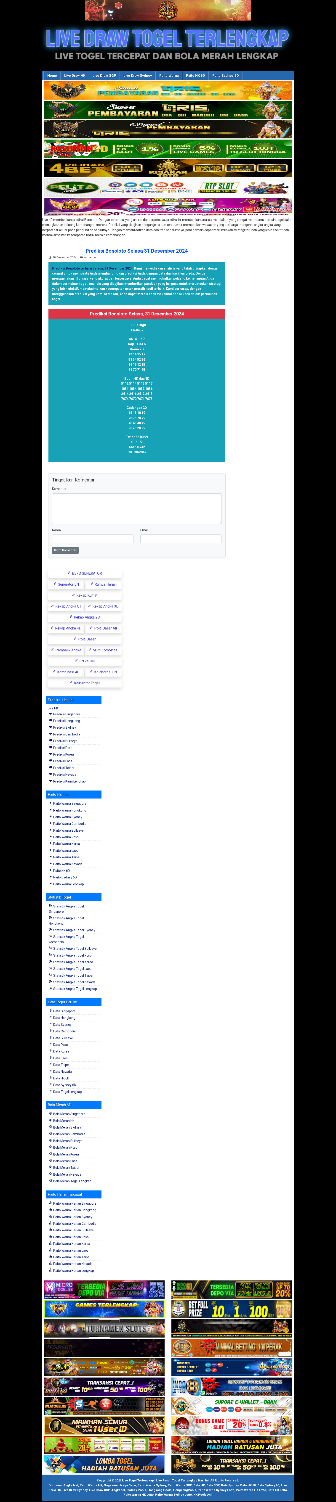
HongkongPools (184, 1490)
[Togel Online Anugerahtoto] (231, 1367)
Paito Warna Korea (66, 844)
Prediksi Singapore (66, 714)
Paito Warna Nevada (68, 864)
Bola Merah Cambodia (69, 1134)
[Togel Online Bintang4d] (104, 1387)
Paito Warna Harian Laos (70, 1250)
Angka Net (70, 1485)
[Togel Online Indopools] (231, 1426)
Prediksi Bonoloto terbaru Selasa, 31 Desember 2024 (92, 268)
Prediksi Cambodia (66, 734)
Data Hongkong (64, 1018)
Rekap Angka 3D (105, 606)
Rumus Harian (105, 584)
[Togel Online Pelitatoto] (168, 188)
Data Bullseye (63, 1038)
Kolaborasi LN (105, 672)
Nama (56, 530)
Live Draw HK (74, 76)
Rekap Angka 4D (67, 628)
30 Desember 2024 (65, 257)
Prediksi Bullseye (65, 741)
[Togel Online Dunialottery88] (231, 1348)
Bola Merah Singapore (69, 1114)
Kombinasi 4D (68, 672)
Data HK (199, 1485)
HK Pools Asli (203, 1494)
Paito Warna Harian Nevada (73, 1264)
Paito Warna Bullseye (68, 830)
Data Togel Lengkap (67, 1092)
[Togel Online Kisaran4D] (168, 149)
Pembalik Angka (67, 650)
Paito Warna (169, 76)
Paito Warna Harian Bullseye (73, 1230)
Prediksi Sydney (64, 727)
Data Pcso (60, 1045)
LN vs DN (86, 661)
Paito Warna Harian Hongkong (74, 1210)
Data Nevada (62, 1072)
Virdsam (55, 1485)
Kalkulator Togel (86, 683)
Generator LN (68, 584)
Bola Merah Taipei (66, 1167)
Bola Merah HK (63, 1121)
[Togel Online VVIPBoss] (168, 91)
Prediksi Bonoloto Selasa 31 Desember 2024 (137, 251)
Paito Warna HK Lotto (251, 1490)
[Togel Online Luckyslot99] (231, 1309)
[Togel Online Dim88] (168, 110)
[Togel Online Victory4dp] (104, 1309)
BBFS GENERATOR (86, 573)
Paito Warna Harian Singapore (74, 1203)
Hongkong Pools (159, 1490)
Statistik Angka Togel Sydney (74, 930)
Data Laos (60, 1058)
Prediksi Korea (63, 754)
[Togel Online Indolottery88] (231, 1387)
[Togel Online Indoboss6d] (231, 1290)
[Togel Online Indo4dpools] (104, 1464)
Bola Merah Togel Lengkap (72, 1181)
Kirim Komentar (65, 550)
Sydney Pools (136, 1490)
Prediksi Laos (62, 761)
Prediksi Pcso (62, 748)
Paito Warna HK (91, 1485)
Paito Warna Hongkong (69, 810)
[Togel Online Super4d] (168, 129)
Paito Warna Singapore (69, 803)
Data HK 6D (61, 1078)
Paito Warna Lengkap (68, 884)
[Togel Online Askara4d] (104, 1367)
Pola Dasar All (105, 628)
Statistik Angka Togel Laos (72, 968)
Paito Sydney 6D (225, 76)
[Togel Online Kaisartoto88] (104, 1445)
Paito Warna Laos (65, 850)
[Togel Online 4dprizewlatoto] (104, 1426)
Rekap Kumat (86, 595)
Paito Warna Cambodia (69, 823)
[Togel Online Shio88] (231, 1445)
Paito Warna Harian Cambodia (74, 1223)
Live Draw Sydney (137, 76)
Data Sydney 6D (64, 1085)
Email (144, 530)
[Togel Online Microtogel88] (104, 1290)
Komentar (90, 257)
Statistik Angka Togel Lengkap (75, 989)
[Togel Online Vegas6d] (104, 1348)
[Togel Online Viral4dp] (168, 207)
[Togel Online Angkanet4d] (231, 1406)
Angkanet (118, 1490)
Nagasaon (111, 1485)
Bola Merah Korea (66, 1154)
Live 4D (47, 220)
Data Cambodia (64, 1031)
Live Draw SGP (104, 76)
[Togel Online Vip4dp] (231, 1328)
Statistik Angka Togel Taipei (73, 975)
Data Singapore (64, 1011)
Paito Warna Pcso (66, 837)
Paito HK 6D (195, 76)
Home (52, 76)
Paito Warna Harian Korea (71, 1243)
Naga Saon (128, 1485)
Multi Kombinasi (105, 650)
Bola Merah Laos (65, 1161)
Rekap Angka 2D (86, 617)
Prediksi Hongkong (66, 721)
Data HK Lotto (277, 1490)
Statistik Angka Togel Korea (73, 962)
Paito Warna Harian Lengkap (73, 1270)
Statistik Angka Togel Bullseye (75, 948)
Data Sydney (62, 1024)
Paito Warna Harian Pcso (71, 1237)
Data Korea (61, 1051)
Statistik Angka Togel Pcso (72, 955)
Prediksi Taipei (63, 768)
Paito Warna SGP (180, 1485)
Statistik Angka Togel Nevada (74, 982)
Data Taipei (61, 1065)
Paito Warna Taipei (66, 857)
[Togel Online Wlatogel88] (104, 1406)
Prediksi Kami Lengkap (69, 781)
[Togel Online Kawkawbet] (104, 1328)
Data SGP (212, 1485)
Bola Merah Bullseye (68, 1141)
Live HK (53, 708)
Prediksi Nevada (64, 774)
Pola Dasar (86, 639)
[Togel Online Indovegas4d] (231, 1464)
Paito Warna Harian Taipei (71, 1257)
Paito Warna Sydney (67, 817)
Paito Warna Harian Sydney (72, 1217)
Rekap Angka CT (67, 606)
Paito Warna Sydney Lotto (216, 1490)
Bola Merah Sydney (67, 1127)
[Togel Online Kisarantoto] (168, 168)
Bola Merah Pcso (65, 1147)
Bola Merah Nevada (67, 1174)
